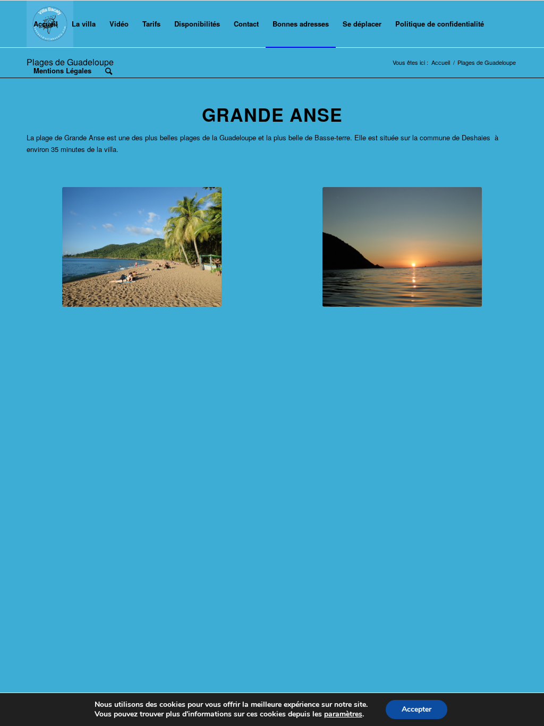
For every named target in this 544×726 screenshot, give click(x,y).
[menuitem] (46, 24)
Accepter (416, 709)
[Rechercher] (108, 70)
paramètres (343, 714)
